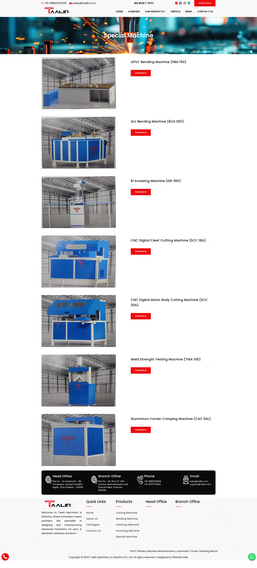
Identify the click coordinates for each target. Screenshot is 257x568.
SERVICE (175, 11)
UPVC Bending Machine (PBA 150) (158, 62)
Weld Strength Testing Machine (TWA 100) (166, 359)
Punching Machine (128, 530)
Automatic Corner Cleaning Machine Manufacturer (175, 551)
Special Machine (126, 536)
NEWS (188, 11)
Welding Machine (127, 518)
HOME (119, 11)
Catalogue (93, 524)
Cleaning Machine (127, 524)
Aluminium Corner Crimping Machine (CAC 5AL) (171, 418)
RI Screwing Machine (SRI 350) (156, 181)
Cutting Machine (126, 512)
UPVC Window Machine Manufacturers (121, 551)
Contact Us (93, 530)
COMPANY (134, 11)
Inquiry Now (205, 3)
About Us (92, 518)
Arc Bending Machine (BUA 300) (157, 121)
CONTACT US (205, 11)
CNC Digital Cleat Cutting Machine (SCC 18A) (168, 240)
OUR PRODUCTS (154, 11)
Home (90, 512)
